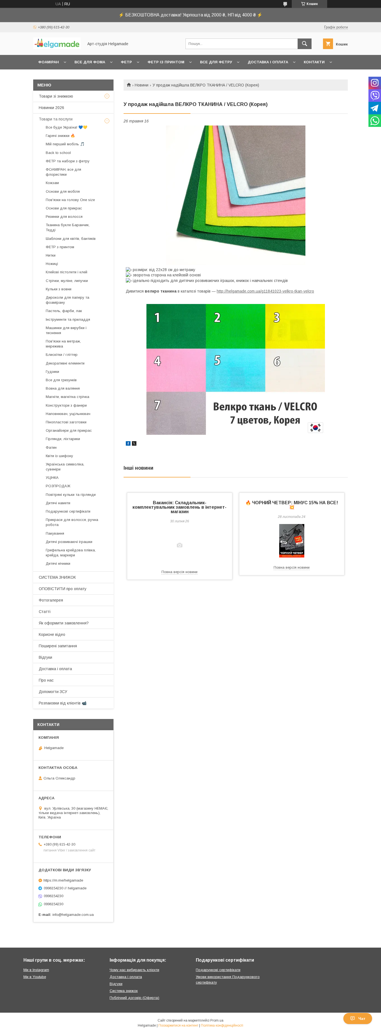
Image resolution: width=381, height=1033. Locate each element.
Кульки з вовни (58, 289)
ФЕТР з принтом (60, 247)
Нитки (51, 255)
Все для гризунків (61, 380)
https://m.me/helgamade (63, 880)
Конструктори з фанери (66, 405)
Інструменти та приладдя (68, 319)
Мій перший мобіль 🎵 (65, 144)
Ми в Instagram (36, 970)
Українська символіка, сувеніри (65, 466)
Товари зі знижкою (56, 96)
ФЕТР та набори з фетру (68, 161)
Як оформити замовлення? (64, 623)
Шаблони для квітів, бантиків (71, 238)
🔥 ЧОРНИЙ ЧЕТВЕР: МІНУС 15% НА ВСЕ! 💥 (291, 505)
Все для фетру (216, 62)
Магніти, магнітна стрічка (67, 397)
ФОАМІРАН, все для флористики (63, 172)
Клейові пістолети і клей (66, 272)
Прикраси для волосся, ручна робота (72, 522)
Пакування (55, 533)
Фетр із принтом (166, 62)
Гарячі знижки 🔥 (60, 136)
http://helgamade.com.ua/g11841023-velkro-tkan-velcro (265, 291)
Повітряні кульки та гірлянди (71, 495)
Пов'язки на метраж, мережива (63, 343)
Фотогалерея (51, 600)
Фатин (51, 447)
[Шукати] (305, 43)
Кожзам (52, 183)
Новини (141, 85)
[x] (134, 444)
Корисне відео (52, 634)
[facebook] (128, 444)
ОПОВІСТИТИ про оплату (62, 589)
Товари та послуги (56, 119)
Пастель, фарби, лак (64, 311)
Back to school (58, 153)
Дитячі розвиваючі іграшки (69, 542)
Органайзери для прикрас (69, 430)
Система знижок (124, 991)
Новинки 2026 (51, 107)
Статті (44, 611)
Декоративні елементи (65, 363)
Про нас (46, 680)
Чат (361, 1018)
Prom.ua (216, 1020)
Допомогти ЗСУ (53, 691)
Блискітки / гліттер (62, 355)
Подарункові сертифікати (68, 511)
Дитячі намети (58, 503)
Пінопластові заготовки (66, 422)
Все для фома (89, 62)
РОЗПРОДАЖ (58, 486)
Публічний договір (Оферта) (134, 998)
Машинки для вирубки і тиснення (66, 330)
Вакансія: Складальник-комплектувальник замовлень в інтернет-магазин (179, 507)
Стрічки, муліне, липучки (67, 281)
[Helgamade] (57, 47)
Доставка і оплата (268, 62)
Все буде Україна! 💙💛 (66, 127)
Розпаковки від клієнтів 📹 (62, 703)
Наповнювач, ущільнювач (68, 414)
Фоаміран (48, 62)
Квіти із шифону (59, 456)
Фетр (126, 62)
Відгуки (45, 657)
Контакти (314, 62)
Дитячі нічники (58, 563)
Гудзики (52, 372)
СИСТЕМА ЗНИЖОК (57, 577)
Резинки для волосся (64, 216)
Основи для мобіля (63, 191)
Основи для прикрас (64, 208)
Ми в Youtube (34, 977)
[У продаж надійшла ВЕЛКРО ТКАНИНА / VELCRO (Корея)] (236, 195)
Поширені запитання (58, 646)
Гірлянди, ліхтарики (63, 439)
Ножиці (52, 264)
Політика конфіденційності (222, 1025)
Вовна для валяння (63, 388)
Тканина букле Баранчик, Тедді (68, 227)
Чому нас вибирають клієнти (134, 970)
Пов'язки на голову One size (70, 200)
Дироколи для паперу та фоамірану (67, 300)
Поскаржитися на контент (178, 1025)
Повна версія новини (179, 572)
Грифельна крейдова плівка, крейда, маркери (71, 552)
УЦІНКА (52, 478)
